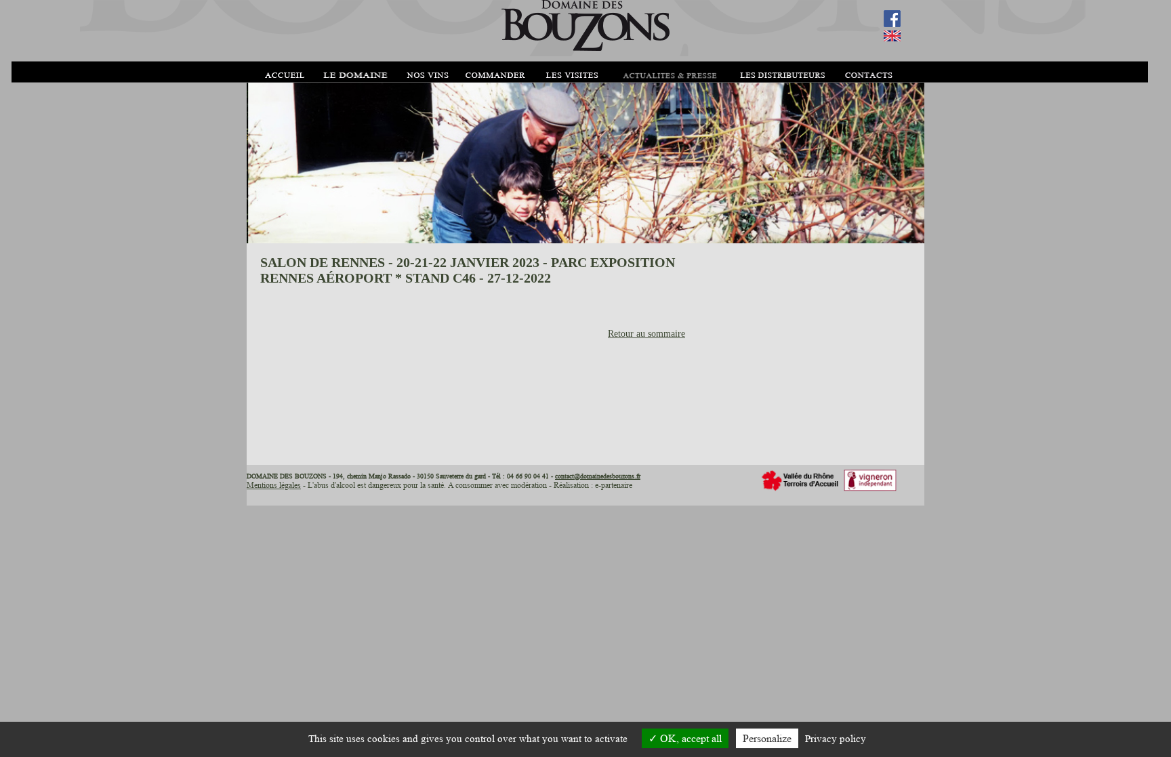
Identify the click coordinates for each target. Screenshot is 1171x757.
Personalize (767, 738)
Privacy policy (835, 739)
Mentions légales (274, 485)
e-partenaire (613, 485)
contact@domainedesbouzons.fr (597, 476)
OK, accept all (689, 738)
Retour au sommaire (646, 334)
